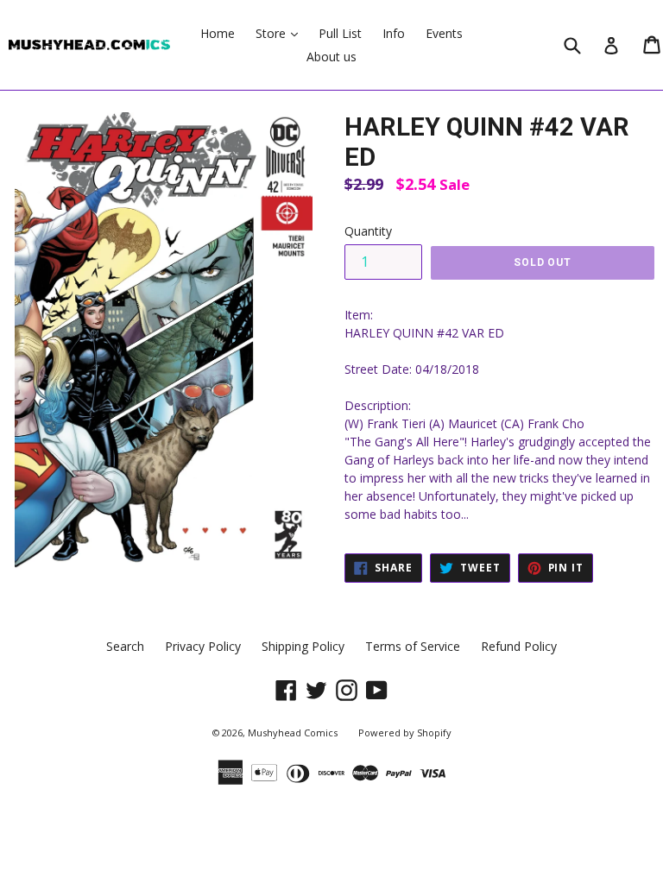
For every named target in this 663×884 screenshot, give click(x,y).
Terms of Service (412, 646)
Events (444, 33)
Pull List (340, 33)
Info (393, 33)
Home (217, 33)
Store (281, 32)
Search (125, 646)
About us (331, 56)
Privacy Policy (203, 646)
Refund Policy (519, 646)
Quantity (368, 231)
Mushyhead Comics (293, 732)
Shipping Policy (303, 646)
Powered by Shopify (404, 732)
